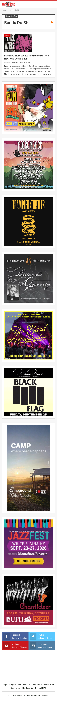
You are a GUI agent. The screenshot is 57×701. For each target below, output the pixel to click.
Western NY (49, 684)
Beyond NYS (40, 688)
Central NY (15, 688)
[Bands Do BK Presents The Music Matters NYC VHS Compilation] (18, 43)
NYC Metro (37, 684)
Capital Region (9, 684)
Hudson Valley (24, 684)
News (7, 36)
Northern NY (27, 688)
